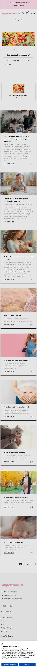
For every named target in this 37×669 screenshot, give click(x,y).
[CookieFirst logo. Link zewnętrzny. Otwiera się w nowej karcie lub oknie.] (2, 644)
